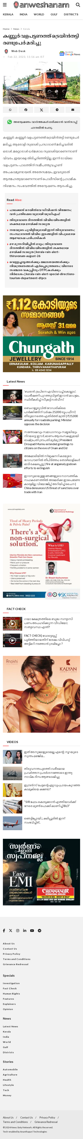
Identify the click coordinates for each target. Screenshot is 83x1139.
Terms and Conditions (16, 959)
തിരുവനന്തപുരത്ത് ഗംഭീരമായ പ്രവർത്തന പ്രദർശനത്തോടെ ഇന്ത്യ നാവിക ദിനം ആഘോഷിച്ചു (48, 772)
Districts (71, 14)
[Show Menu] (5, 5)
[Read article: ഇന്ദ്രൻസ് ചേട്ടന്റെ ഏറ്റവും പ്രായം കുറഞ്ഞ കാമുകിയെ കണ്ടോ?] (12, 790)
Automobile (10, 1069)
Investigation (11, 983)
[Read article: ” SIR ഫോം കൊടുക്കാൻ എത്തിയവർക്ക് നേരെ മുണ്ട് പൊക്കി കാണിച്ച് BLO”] (12, 807)
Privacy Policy (11, 953)
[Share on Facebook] (26, 110)
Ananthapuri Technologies (33, 1131)
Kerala (8, 14)
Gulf (54, 14)
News (16, 28)
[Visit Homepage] (41, 5)
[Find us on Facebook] (4, 931)
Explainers (9, 1004)
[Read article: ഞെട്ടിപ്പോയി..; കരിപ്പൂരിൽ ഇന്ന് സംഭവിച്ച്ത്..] (12, 823)
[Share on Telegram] (57, 110)
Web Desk (18, 51)
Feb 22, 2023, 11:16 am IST (26, 56)
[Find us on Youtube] (32, 931)
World (39, 14)
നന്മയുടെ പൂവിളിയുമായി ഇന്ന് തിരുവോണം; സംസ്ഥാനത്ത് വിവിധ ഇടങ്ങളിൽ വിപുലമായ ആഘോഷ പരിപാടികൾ (42, 234)
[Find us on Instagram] (17, 931)
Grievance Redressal (15, 964)
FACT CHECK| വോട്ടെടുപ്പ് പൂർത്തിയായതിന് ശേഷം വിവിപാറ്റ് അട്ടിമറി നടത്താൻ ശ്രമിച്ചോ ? (47, 639)
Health (7, 1079)
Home (6, 28)
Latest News (10, 1026)
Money (7, 1095)
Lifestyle (8, 1085)
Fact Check (10, 988)
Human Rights (11, 993)
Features (8, 998)
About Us (9, 943)
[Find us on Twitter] (10, 930)
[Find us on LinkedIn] (24, 931)
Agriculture (10, 1074)
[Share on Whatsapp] (10, 110)
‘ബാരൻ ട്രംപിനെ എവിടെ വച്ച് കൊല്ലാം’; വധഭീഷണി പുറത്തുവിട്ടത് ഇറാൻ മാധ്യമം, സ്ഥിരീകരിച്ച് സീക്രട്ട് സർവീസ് (51, 395)
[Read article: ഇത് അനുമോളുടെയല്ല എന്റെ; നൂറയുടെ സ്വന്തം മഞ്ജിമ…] (12, 757)
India (23, 14)
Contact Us (10, 948)
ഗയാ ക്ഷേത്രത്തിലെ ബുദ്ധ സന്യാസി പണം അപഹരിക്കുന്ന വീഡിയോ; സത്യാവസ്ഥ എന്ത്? (48, 623)
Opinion (8, 1009)
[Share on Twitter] (41, 110)
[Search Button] (78, 5)
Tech (6, 1090)
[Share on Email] (72, 110)
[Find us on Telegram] (39, 931)
